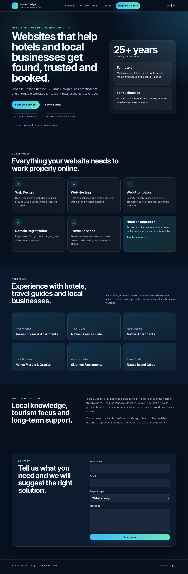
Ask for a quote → (137, 237)
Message (95, 505)
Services (70, 5)
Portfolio (84, 5)
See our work (53, 104)
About (95, 5)
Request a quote (128, 5)
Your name (96, 461)
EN (168, 5)
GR (174, 5)
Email (93, 476)
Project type (97, 491)
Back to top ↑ (168, 565)
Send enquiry (130, 537)
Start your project (25, 104)
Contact (107, 5)
